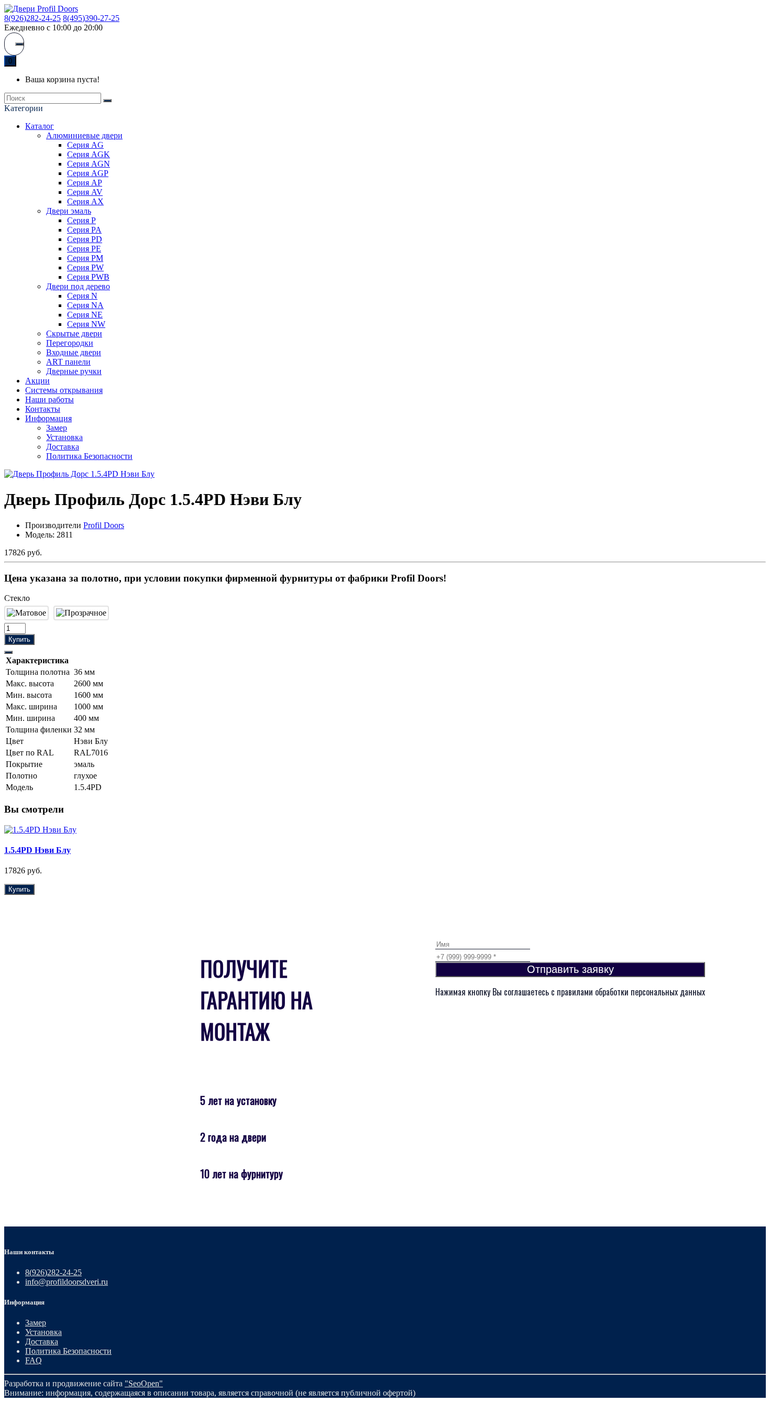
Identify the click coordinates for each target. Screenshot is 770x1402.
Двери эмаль (68, 210)
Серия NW (86, 324)
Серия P (81, 220)
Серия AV (85, 192)
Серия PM (85, 258)
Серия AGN (88, 163)
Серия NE (85, 314)
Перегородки (69, 342)
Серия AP (84, 182)
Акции (37, 380)
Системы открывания (64, 390)
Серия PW (85, 267)
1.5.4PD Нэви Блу (37, 850)
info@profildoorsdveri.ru (66, 1281)
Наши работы (49, 399)
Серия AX (85, 201)
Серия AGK (88, 154)
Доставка (62, 446)
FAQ (33, 1360)
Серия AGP (87, 173)
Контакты (42, 408)
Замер (56, 427)
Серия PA (84, 229)
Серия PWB (88, 276)
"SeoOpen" (144, 1383)
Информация (48, 418)
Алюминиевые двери (84, 135)
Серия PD (84, 239)
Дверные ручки (74, 371)
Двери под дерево (78, 286)
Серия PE (84, 248)
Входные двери (73, 352)
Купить (19, 639)
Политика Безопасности (89, 456)
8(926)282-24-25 (32, 18)
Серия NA (85, 305)
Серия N (82, 295)
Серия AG (85, 144)
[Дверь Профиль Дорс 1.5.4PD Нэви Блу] (79, 473)
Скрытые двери (74, 333)
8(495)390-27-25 (91, 18)
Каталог (39, 126)
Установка (64, 437)
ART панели (68, 361)
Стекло (17, 598)
